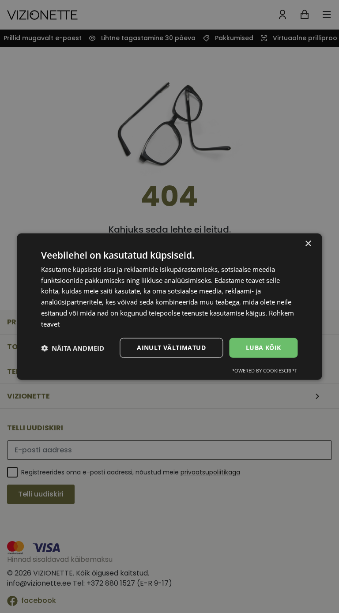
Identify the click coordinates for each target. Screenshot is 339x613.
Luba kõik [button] (263, 347)
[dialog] (169, 306)
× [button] (308, 243)
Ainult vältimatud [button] (171, 347)
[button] (72, 348)
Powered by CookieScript (264, 370)
